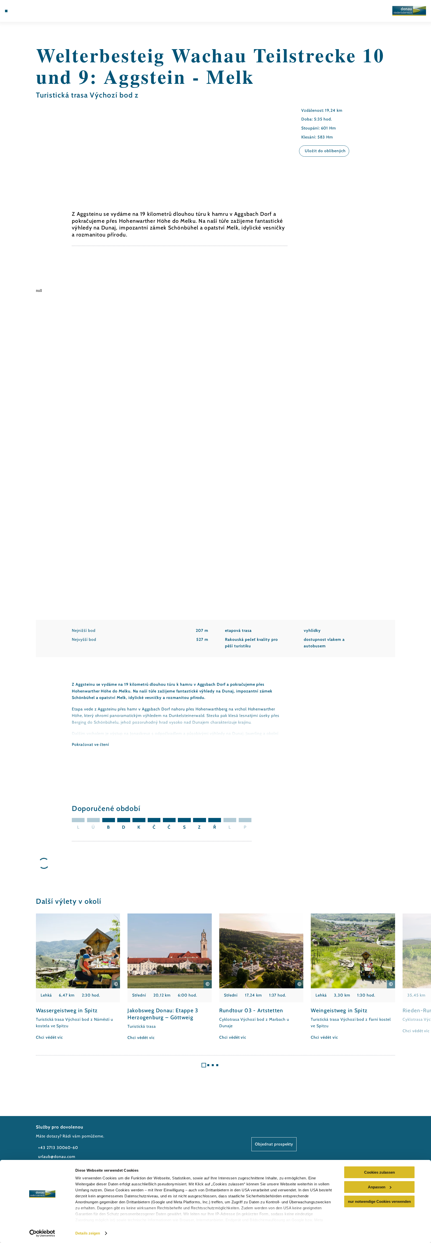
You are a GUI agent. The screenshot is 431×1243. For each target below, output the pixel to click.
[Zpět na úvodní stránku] (409, 10)
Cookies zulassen (379, 1172)
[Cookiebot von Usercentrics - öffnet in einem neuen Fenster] (42, 1233)
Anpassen (376, 1187)
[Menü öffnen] (6, 11)
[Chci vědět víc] (78, 977)
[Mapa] (19, 11)
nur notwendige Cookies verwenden (379, 1201)
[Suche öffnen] (33, 11)
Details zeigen (87, 1233)
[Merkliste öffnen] (26, 11)
